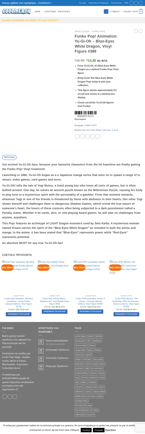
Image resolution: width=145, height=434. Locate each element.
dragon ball (79, 350)
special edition (99, 392)
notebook (92, 382)
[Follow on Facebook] (132, 3)
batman (99, 336)
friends (97, 350)
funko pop (106, 130)
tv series (94, 410)
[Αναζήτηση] (106, 11)
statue (100, 396)
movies (102, 373)
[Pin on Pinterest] (92, 136)
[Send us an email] (141, 3)
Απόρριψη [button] (99, 430)
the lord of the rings (83, 405)
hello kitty (79, 364)
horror (88, 364)
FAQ (126, 3)
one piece (79, 387)
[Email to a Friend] (87, 136)
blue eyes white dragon (91, 130)
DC (89, 341)
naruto (102, 378)
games (89, 355)
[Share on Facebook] (77, 136)
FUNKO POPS (98, 31)
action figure (80, 336)
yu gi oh (115, 130)
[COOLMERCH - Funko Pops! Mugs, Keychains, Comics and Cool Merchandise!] (16, 12)
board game (80, 341)
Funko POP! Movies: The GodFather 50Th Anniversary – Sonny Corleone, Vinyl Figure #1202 (126, 302)
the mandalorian (82, 410)
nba (76, 382)
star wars (91, 396)
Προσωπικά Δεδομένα (57, 340)
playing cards (91, 387)
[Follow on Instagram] (136, 3)
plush (102, 387)
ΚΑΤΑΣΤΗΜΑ (50, 12)
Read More (110, 430)
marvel (93, 373)
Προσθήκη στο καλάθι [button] (18, 314)
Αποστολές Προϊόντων (57, 358)
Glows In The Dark (83, 359)
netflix (83, 382)
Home (37, 12)
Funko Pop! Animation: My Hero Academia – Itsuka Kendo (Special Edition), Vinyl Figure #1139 (18, 302)
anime (90, 336)
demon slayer (81, 345)
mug (77, 378)
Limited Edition (81, 373)
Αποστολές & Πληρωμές (98, 3)
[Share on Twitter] (82, 136)
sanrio (88, 392)
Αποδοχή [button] (86, 430)
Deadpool (97, 341)
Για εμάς (82, 3)
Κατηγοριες (64, 12)
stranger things (81, 401)
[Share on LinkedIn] (97, 136)
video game (80, 415)
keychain (79, 368)
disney (92, 345)
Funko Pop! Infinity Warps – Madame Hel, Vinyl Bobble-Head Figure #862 (54, 301)
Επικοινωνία (116, 3)
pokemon (79, 392)
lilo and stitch (97, 368)
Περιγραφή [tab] (9, 157)
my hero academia (89, 378)
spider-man (80, 396)
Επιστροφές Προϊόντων (57, 350)
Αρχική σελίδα (82, 31)
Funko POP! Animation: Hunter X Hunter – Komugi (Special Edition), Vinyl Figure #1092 (90, 301)
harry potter (98, 359)
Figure (89, 350)
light (87, 368)
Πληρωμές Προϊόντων (57, 366)
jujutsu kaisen (99, 364)
